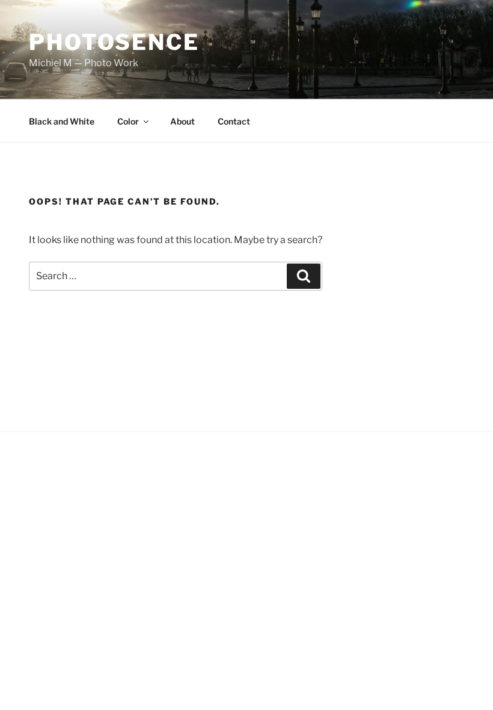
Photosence (114, 42)
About (182, 121)
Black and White (61, 121)
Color (128, 121)
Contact (234, 121)
